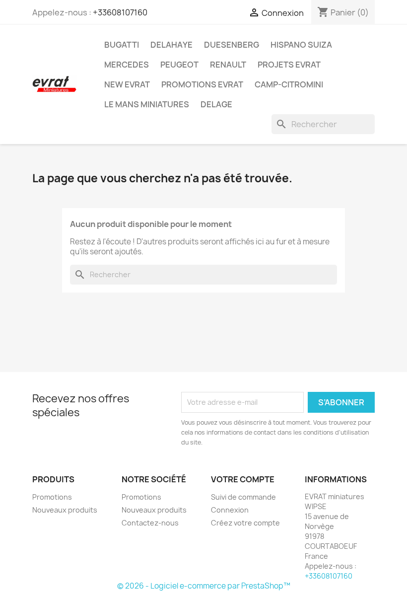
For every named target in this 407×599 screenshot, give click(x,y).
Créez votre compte (245, 522)
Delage (216, 104)
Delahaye (171, 44)
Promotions (52, 497)
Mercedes (126, 64)
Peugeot (179, 64)
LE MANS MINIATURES (146, 104)
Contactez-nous (150, 522)
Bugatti (121, 44)
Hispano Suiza (301, 44)
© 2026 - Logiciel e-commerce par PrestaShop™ (203, 586)
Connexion (230, 510)
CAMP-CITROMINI (289, 84)
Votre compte (242, 479)
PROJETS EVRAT (289, 64)
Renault (228, 64)
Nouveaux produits (64, 510)
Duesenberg (231, 44)
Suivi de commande (243, 497)
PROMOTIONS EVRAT (202, 84)
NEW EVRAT (127, 84)
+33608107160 (120, 12)
